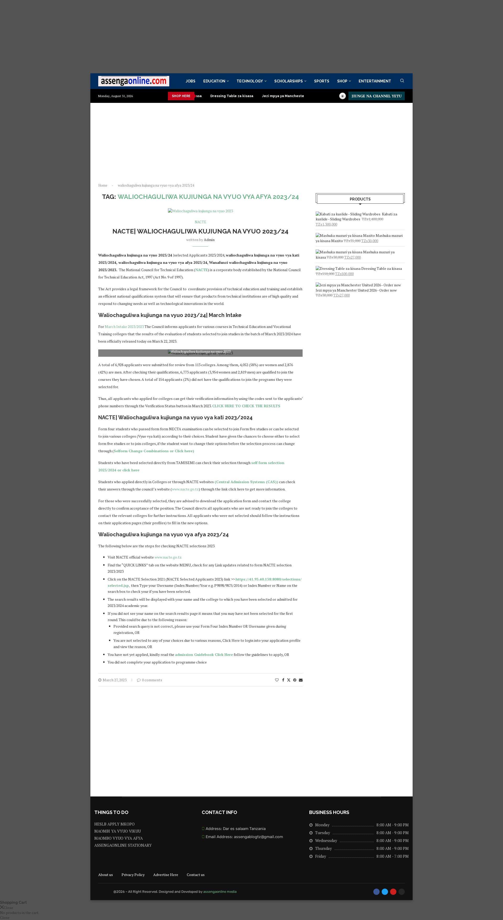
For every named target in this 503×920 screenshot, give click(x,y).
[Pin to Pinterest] (294, 679)
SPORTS (321, 81)
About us (105, 874)
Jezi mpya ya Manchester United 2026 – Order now (287, 96)
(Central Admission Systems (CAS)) (246, 481)
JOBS (190, 81)
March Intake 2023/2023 (124, 326)
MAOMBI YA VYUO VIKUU (117, 831)
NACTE (201, 269)
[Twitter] (385, 892)
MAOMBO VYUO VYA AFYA (118, 838)
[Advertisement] (157, 36)
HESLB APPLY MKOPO (114, 824)
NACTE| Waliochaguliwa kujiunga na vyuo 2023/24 (200, 231)
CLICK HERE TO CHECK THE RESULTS (246, 405)
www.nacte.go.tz (185, 489)
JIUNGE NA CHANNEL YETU (377, 95)
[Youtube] (393, 892)
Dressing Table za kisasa (212, 96)
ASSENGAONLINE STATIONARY (123, 845)
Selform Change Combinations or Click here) (154, 450)
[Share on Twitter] (289, 679)
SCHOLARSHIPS (288, 81)
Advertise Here (165, 874)
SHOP (342, 81)
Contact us (196, 874)
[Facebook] (376, 892)
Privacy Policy (133, 874)
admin (209, 239)
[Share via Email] (301, 679)
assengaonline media (220, 892)
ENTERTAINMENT (375, 81)
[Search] (402, 81)
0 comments (152, 679)
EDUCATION (214, 81)
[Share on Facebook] (283, 679)
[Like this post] (277, 679)
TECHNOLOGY (250, 81)
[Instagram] (401, 892)
